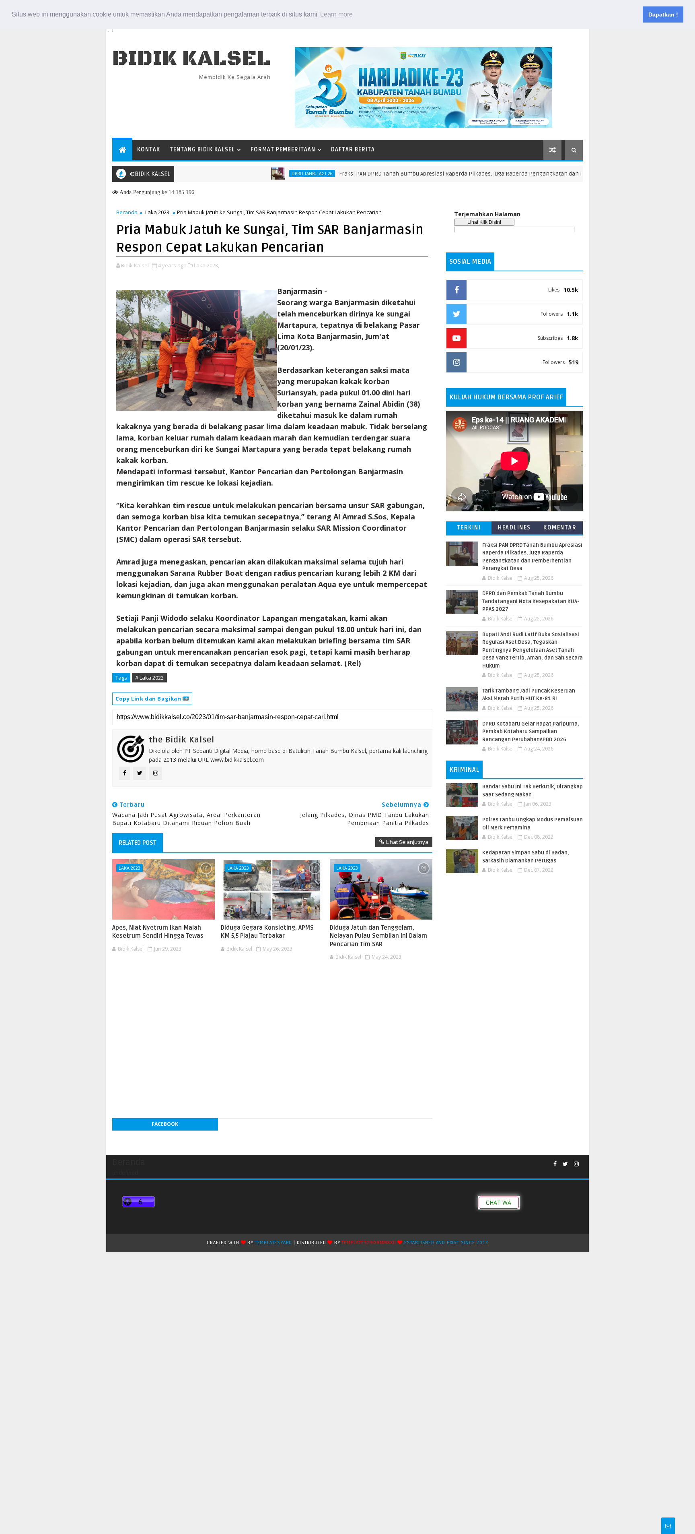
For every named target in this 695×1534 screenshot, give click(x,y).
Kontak (148, 149)
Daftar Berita (353, 149)
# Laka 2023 (149, 677)
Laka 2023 (157, 212)
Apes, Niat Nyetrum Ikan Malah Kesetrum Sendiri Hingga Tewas (158, 931)
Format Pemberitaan (283, 149)
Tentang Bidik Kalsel (202, 149)
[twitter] (565, 1164)
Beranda (127, 212)
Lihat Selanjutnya (407, 842)
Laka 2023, (206, 265)
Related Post (137, 842)
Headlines (514, 527)
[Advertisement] (272, 987)
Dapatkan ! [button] (663, 14)
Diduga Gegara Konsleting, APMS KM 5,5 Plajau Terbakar (267, 931)
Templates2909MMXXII (368, 1243)
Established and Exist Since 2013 (446, 1243)
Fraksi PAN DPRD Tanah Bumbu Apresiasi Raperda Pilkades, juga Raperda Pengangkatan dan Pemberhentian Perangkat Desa (463, 173)
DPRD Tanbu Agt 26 (273, 173)
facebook (165, 1124)
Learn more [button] (336, 14)
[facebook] (555, 1164)
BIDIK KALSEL (191, 58)
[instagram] (576, 1164)
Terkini (469, 527)
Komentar (559, 527)
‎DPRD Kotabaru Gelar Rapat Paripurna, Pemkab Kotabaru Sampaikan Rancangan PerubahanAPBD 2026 (530, 732)
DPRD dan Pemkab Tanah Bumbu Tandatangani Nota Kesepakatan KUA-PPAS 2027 (530, 601)
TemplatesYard (273, 1243)
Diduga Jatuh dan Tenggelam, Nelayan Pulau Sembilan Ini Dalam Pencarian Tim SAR (378, 936)
